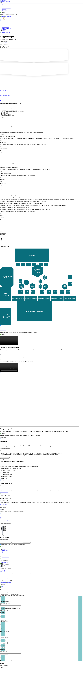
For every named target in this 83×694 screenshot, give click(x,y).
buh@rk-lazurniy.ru (4, 562)
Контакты (4, 10)
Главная (4, 4)
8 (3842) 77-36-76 (3, 42)
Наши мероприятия (6, 8)
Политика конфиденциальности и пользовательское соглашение (13, 577)
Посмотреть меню (3, 517)
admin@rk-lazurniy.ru (4, 570)
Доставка (4, 9)
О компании (5, 5)
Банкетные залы (5, 6)
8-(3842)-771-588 (10, 520)
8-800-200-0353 (3, 520)
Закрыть (1, 667)
